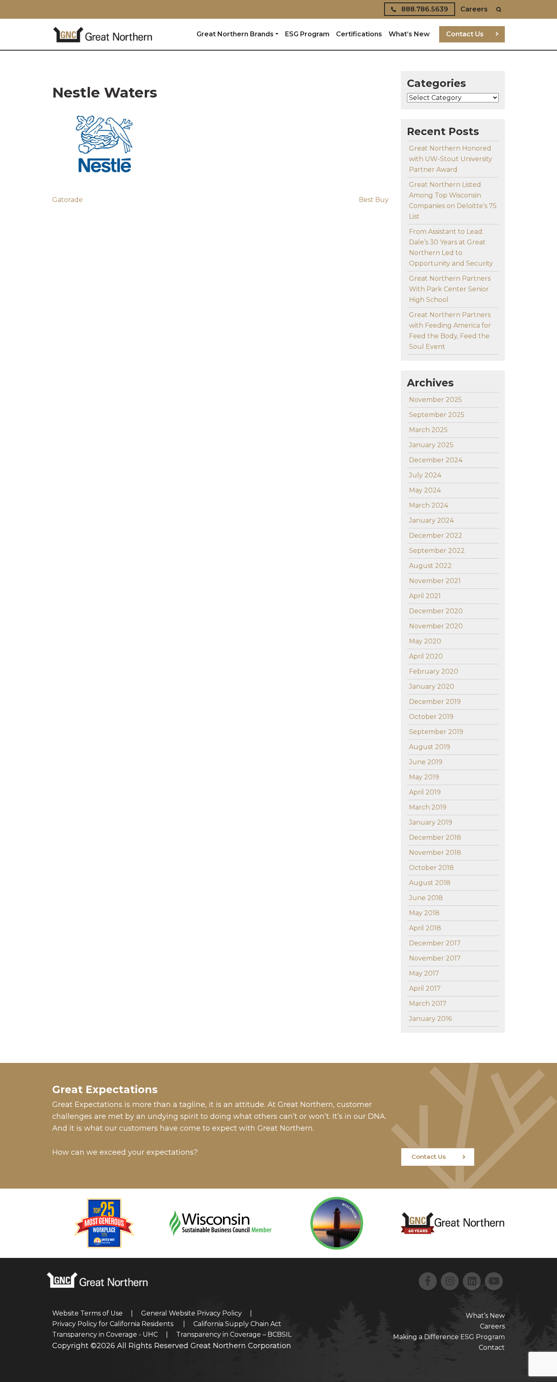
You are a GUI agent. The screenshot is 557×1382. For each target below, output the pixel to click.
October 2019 (431, 717)
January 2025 (431, 445)
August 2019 (429, 747)
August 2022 (430, 566)
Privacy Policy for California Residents (113, 1324)
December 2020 (436, 611)
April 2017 (425, 988)
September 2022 (437, 551)
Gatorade (67, 200)
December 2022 (435, 535)
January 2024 (431, 520)
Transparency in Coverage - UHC (105, 1334)
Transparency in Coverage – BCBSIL (234, 1334)
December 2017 (435, 943)
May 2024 (425, 490)
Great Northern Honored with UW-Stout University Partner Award (450, 158)
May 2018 (424, 913)
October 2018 (431, 868)
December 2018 (435, 837)
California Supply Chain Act (237, 1324)
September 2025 (436, 415)
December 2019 (435, 701)
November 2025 (435, 400)
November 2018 (435, 852)
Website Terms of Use (87, 1313)
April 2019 (425, 792)
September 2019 (436, 732)
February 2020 (433, 671)
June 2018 (426, 898)
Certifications (359, 34)
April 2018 (425, 928)
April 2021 (425, 596)
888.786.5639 (424, 9)
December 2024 (435, 460)
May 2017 (424, 973)
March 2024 (428, 505)
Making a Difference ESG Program (449, 1337)
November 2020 (436, 626)
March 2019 (427, 807)
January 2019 (430, 822)
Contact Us (465, 34)
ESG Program (307, 34)
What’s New (409, 34)
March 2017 (427, 1003)
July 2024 (425, 475)
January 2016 (430, 1019)
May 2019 (424, 777)
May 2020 (425, 641)
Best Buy (374, 200)
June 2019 (425, 762)
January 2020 (431, 686)
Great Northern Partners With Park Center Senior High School (450, 289)
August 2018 (430, 883)
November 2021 (435, 581)
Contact (492, 1347)
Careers (474, 9)
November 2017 (435, 958)
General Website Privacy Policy (191, 1313)
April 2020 (426, 656)
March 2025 (428, 430)
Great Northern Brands (235, 34)
